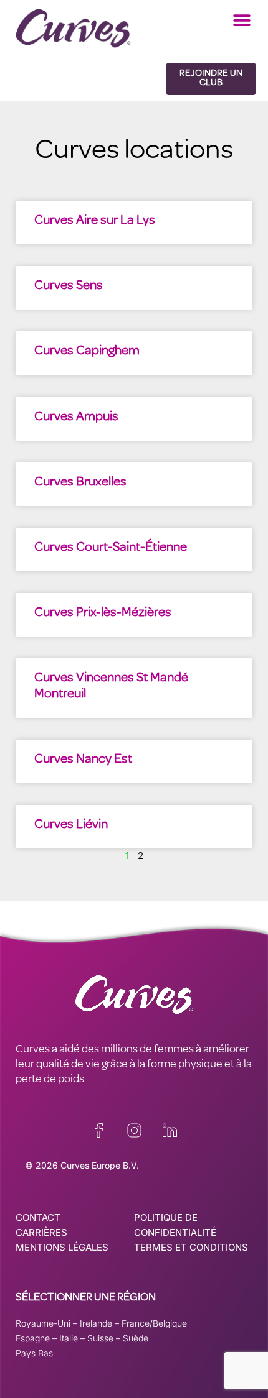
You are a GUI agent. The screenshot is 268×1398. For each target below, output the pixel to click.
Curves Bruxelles (80, 482)
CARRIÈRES (41, 1232)
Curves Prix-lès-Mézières (102, 613)
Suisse (100, 1338)
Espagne (33, 1338)
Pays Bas (34, 1353)
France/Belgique (154, 1323)
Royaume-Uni (43, 1323)
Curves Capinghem (87, 351)
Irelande (96, 1323)
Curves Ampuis (76, 417)
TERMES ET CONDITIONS (191, 1247)
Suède (135, 1338)
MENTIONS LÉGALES (62, 1247)
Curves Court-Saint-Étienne (110, 547)
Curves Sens (68, 286)
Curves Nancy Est (83, 759)
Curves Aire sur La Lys (94, 221)
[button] (241, 20)
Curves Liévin (71, 825)
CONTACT (38, 1217)
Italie (68, 1338)
